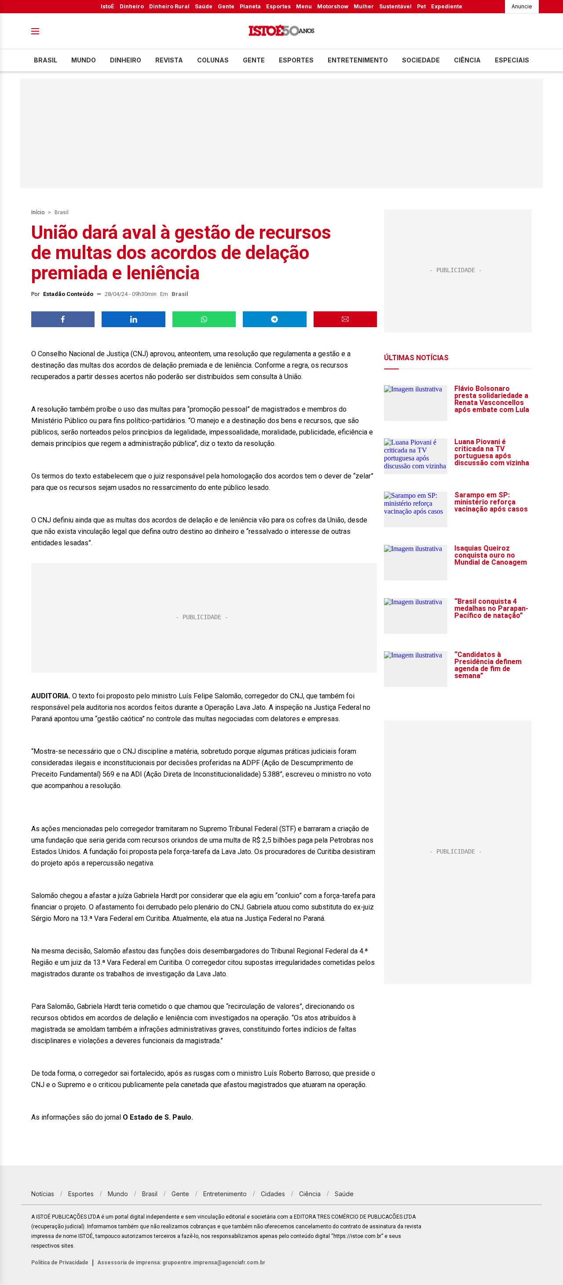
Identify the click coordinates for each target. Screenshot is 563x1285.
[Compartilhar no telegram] (274, 319)
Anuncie (522, 6)
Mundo (83, 60)
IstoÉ (107, 6)
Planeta (250, 6)
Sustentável (395, 6)
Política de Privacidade (59, 1262)
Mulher (364, 6)
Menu (304, 6)
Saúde (203, 6)
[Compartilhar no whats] (204, 319)
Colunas (213, 60)
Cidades (273, 1193)
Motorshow (332, 6)
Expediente (446, 6)
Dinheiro (132, 6)
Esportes (278, 6)
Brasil (45, 60)
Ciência (467, 60)
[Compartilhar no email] (345, 319)
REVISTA (169, 60)
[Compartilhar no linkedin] (133, 319)
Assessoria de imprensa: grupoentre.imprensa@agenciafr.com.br (181, 1262)
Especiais (512, 60)
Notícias (42, 1193)
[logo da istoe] (281, 31)
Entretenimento (358, 60)
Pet (421, 6)
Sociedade (421, 60)
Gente (226, 6)
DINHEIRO (125, 60)
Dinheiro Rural (169, 6)
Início (37, 212)
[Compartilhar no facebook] (63, 319)
